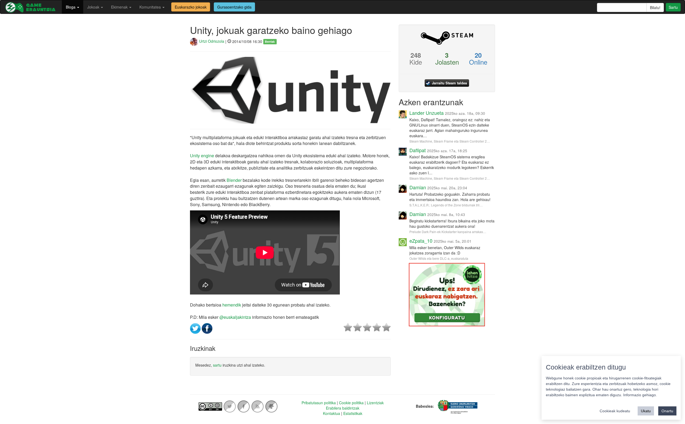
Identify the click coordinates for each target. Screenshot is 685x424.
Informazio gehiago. (640, 395)
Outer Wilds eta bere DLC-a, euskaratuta (438, 258)
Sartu (673, 7)
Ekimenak (120, 7)
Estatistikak (352, 413)
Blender (234, 180)
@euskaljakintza (235, 317)
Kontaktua (331, 413)
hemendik (231, 305)
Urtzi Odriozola (211, 41)
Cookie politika (351, 402)
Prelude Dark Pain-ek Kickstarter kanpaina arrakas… (447, 231)
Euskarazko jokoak (191, 7)
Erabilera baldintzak (342, 408)
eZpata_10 (420, 240)
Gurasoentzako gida (234, 7)
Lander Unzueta (426, 112)
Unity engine (202, 155)
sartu (217, 365)
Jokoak (93, 7)
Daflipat (417, 150)
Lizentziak (375, 402)
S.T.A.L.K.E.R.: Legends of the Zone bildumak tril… (446, 205)
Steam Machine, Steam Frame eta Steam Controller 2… (449, 141)
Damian (417, 187)
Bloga (71, 7)
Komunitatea (150, 7)
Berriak (270, 42)
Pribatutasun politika (319, 402)
